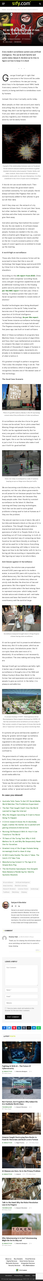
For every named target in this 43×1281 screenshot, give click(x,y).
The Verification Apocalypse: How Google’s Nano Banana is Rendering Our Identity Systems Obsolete (20, 872)
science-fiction (23, 889)
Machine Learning (21, 885)
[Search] (40, 3)
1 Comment (27, 39)
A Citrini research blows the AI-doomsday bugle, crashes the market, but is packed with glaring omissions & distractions (21, 825)
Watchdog (15, 892)
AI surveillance (8, 882)
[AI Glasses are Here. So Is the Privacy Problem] (21, 1157)
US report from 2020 (26, 276)
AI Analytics (8, 24)
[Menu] (3, 3)
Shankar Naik (13, 937)
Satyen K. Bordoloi (9, 889)
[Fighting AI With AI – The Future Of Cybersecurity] (21, 1052)
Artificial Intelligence (23, 882)
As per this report (30, 317)
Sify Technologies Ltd (15, 1279)
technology (34, 889)
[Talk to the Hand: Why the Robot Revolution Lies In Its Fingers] (21, 1189)
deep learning (7, 885)
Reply (38, 950)
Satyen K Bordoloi (14, 39)
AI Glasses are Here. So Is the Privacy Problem (21, 1171)
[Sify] (21, 3)
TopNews (6, 892)
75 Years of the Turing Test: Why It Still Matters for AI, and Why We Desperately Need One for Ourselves (21, 841)
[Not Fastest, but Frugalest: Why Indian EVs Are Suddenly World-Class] (21, 1088)
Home (4, 9)
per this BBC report (10, 291)
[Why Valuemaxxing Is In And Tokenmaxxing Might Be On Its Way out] (21, 1224)
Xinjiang (24, 892)
